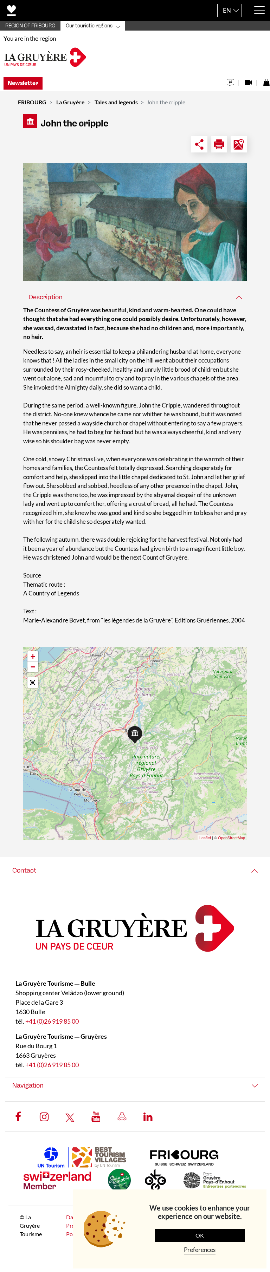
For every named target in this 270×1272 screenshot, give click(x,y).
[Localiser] (239, 144)
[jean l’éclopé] (135, 222)
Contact (24, 870)
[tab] (135, 297)
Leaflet (205, 837)
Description (45, 297)
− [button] (33, 667)
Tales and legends (116, 102)
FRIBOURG (32, 102)
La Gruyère (70, 102)
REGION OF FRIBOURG (30, 26)
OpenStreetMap (231, 837)
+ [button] (33, 656)
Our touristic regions (89, 26)
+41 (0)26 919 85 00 (52, 1021)
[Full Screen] (32, 682)
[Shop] (266, 81)
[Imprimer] (219, 144)
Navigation (28, 1085)
